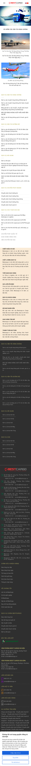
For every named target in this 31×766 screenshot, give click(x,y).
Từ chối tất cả (15, 762)
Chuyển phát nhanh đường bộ (9, 193)
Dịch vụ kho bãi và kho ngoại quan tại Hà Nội (13, 220)
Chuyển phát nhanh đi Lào (8, 716)
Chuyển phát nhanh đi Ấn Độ (16, 720)
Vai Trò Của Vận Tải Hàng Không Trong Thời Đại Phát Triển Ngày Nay (15, 51)
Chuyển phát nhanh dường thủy (10, 196)
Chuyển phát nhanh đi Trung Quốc (16, 714)
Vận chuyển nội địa (6, 623)
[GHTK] (3, 641)
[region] (15, 749)
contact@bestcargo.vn (11, 656)
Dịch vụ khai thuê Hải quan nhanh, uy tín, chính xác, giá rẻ (15, 182)
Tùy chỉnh (15, 757)
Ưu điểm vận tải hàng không (15, 80)
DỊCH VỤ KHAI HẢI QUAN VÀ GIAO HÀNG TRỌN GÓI (14, 177)
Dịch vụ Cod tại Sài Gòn (9, 415)
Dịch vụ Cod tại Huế (8, 422)
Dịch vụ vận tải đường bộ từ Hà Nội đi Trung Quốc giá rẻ (15, 135)
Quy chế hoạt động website (8, 604)
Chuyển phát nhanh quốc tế (8, 205)
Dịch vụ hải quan (5, 160)
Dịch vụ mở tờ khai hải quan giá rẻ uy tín (12, 173)
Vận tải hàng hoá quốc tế (8, 620)
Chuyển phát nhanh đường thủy (10, 202)
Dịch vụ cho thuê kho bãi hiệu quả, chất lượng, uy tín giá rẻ (14, 228)
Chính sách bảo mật (6, 607)
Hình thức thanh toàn (7, 579)
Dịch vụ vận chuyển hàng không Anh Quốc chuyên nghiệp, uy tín (15, 104)
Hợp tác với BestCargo (7, 601)
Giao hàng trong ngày (7, 570)
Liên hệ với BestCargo (7, 592)
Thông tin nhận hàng (7, 582)
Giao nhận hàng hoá (6, 617)
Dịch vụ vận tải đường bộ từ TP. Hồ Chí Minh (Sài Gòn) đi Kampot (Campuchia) (14, 130)
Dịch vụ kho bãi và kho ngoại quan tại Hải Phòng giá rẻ (15, 223)
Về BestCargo (5, 598)
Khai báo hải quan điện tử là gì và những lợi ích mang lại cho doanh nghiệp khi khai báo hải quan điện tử (14, 165)
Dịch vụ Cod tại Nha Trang (9, 430)
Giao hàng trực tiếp (6, 567)
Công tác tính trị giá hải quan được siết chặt (13, 170)
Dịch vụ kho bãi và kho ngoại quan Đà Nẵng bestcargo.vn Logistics (13, 216)
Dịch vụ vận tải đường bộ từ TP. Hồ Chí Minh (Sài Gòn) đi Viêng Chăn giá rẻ (14, 140)
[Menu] (4, 3)
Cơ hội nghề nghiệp (6, 595)
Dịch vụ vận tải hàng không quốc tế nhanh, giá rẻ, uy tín (14, 118)
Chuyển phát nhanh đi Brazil (14, 727)
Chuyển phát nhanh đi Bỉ (22, 723)
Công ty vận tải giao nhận (8, 712)
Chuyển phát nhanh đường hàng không (12, 199)
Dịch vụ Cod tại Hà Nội (8, 419)
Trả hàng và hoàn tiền (7, 573)
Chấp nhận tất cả (15, 753)
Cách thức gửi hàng (6, 576)
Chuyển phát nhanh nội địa (8, 629)
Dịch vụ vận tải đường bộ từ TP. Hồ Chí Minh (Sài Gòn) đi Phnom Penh (14, 149)
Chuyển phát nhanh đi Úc (8, 725)
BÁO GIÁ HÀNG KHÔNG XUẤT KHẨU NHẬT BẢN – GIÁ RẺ (15, 113)
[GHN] (11, 641)
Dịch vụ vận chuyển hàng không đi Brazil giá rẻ (14, 100)
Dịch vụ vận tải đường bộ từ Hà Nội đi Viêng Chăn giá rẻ (14, 144)
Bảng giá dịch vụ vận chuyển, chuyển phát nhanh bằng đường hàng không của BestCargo (14, 108)
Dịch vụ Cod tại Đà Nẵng (9, 426)
